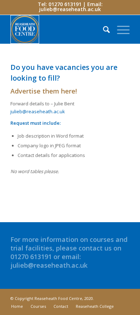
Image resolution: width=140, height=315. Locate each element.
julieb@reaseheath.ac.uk (70, 9)
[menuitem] (103, 29)
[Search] (103, 29)
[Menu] (120, 29)
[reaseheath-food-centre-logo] (58, 29)
